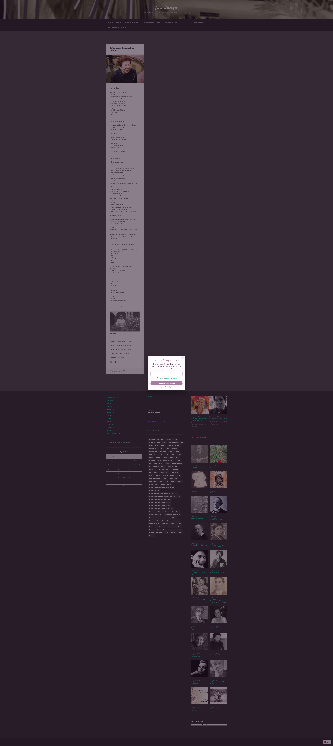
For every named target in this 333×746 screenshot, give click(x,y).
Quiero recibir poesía (166, 383)
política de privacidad (171, 378)
